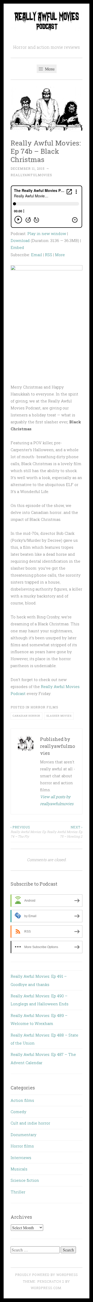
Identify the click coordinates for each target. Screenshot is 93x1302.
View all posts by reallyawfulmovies (56, 800)
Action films (22, 1100)
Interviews (21, 1157)
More (60, 254)
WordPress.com (46, 1288)
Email (36, 254)
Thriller (18, 1191)
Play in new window (46, 233)
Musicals (19, 1168)
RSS (48, 254)
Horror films (44, 707)
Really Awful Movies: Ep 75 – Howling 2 (64, 832)
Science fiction (25, 1180)
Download (20, 240)
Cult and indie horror (30, 1123)
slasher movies (59, 715)
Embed (17, 247)
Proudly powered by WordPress (46, 1275)
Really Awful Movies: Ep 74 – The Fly (28, 832)
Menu (49, 68)
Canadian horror (26, 715)
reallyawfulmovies (31, 175)
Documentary (23, 1134)
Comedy (18, 1111)
